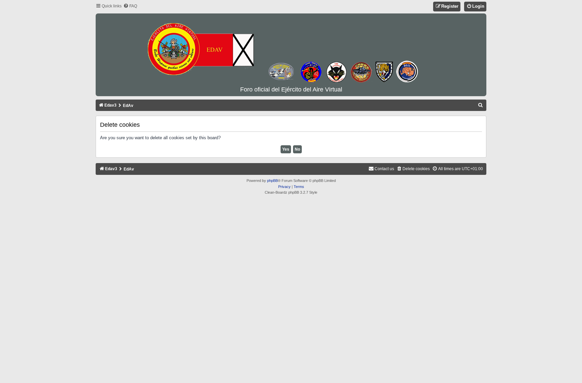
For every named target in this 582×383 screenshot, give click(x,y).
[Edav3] (291, 50)
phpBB (272, 181)
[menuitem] (130, 6)
